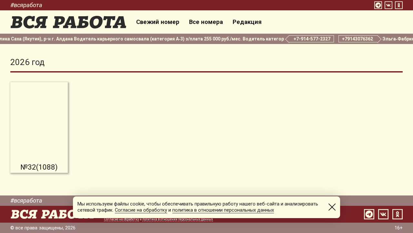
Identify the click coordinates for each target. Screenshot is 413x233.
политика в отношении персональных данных (177, 219)
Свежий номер (157, 22)
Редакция (247, 22)
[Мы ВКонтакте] (388, 5)
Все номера (206, 22)
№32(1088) (39, 167)
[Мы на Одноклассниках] (399, 5)
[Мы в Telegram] (378, 5)
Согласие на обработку (121, 219)
